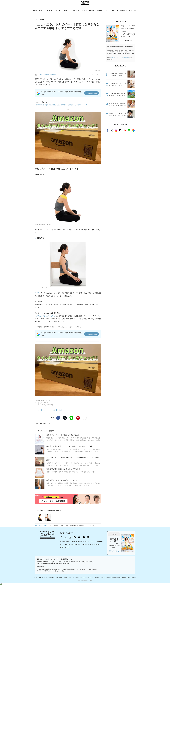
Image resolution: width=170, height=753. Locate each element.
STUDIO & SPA (134, 10)
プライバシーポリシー (75, 577)
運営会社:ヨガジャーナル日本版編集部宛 (120, 57)
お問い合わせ (36, 577)
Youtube (124, 130)
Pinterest (78, 418)
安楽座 (60, 410)
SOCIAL (65, 10)
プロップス (38, 410)
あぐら (37, 293)
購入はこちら (128, 40)
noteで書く (85, 418)
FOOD (84, 10)
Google (133, 130)
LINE (71, 418)
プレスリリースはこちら (48, 577)
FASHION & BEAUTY (96, 10)
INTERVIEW (75, 10)
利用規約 (65, 577)
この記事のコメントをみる (43, 423)
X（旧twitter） (65, 418)
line (129, 130)
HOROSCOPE (122, 10)
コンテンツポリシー (87, 577)
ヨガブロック (47, 410)
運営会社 (97, 577)
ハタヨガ (38, 316)
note (120, 130)
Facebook (58, 418)
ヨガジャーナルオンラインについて (110, 577)
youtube (79, 537)
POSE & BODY (36, 10)
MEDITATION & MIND (52, 10)
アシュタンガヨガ (48, 316)
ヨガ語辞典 (133, 577)
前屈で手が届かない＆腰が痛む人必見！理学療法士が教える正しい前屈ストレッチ (61, 105)
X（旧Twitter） (65, 537)
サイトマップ (125, 577)
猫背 (54, 410)
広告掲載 (58, 577)
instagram (116, 130)
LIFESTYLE (110, 10)
